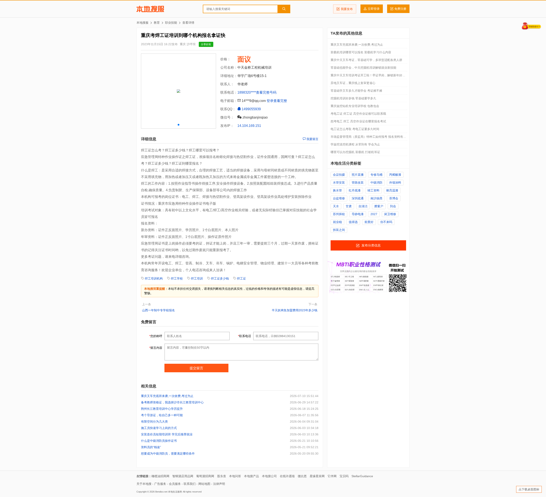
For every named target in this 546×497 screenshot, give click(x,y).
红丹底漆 (355, 190)
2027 (373, 214)
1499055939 (251, 109)
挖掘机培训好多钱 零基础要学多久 (353, 98)
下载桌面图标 (530, 489)
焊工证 (241, 278)
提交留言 (196, 368)
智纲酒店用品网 (182, 476)
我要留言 (312, 139)
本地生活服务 (175, 491)
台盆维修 (339, 198)
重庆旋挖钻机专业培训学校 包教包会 (355, 106)
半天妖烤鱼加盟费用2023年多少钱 (294, 310)
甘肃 (349, 206)
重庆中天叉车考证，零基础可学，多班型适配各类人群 (366, 60)
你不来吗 (386, 222)
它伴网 (332, 476)
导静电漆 (358, 214)
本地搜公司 (269, 476)
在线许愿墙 (287, 476)
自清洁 (363, 206)
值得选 (353, 222)
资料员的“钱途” (151, 447)
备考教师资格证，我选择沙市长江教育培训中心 (172, 402)
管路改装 (358, 182)
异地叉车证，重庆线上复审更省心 (353, 83)
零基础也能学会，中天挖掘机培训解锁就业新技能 (363, 67)
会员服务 (175, 483)
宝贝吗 (344, 476)
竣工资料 (373, 190)
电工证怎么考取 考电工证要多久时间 (355, 129)
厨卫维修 (390, 214)
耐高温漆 (392, 190)
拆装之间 (339, 230)
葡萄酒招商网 (205, 476)
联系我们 (190, 483)
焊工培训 (197, 278)
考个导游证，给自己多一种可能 (162, 415)
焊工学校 (177, 278)
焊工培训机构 (154, 278)
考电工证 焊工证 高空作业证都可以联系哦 (358, 113)
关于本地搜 (143, 483)
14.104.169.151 (249, 126)
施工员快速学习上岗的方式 (159, 428)
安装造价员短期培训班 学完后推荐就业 (167, 434)
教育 (157, 22)
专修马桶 (376, 174)
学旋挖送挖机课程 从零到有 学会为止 (355, 144)
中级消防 (376, 182)
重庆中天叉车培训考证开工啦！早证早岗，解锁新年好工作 (368, 76)
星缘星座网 (317, 476)
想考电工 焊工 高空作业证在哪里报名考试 (358, 121)
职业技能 (171, 22)
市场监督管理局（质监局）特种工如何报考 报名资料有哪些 (368, 138)
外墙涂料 (395, 182)
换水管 (337, 190)
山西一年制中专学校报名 (158, 310)
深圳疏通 (358, 198)
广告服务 (160, 483)
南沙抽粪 (376, 198)
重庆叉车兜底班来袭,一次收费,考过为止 (167, 396)
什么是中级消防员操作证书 (159, 440)
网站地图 (204, 483)
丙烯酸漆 (395, 174)
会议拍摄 (339, 174)
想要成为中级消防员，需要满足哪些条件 (168, 453)
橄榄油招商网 (160, 476)
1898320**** (246, 92)
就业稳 (337, 222)
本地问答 (235, 476)
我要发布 (347, 9)
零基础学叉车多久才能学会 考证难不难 (356, 90)
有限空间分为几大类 (154, 421)
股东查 (221, 476)
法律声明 (219, 483)
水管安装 (339, 182)
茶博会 (393, 198)
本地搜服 (150, 9)
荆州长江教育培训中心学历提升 (162, 408)
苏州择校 (339, 214)
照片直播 (358, 174)
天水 (336, 206)
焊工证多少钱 (220, 278)
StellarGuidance (362, 476)
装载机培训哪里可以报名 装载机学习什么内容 (361, 52)
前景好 (368, 222)
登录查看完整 (277, 101)
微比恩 (302, 476)
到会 (393, 206)
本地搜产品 (251, 476)
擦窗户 (378, 206)
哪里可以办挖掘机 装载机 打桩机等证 (355, 152)
